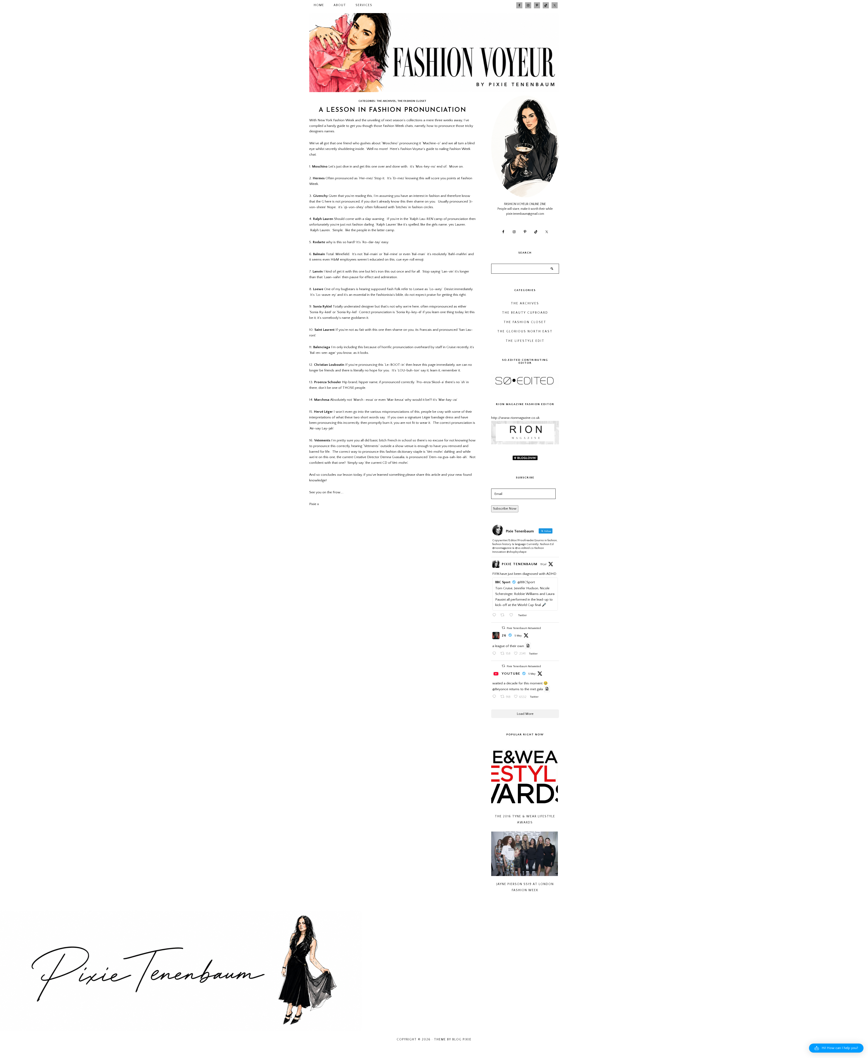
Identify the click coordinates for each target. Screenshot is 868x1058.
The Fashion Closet (412, 101)
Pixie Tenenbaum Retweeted (524, 628)
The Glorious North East (525, 331)
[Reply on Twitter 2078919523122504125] (495, 615)
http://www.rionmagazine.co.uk (515, 418)
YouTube (511, 674)
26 (504, 635)
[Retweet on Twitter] (503, 628)
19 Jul (543, 564)
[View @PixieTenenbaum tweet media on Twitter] (528, 646)
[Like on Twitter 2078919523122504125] (512, 615)
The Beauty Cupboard (525, 313)
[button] (836, 1048)
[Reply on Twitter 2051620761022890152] (495, 654)
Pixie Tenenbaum (520, 564)
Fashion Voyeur (434, 52)
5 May (518, 635)
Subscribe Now (505, 508)
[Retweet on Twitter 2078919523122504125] (503, 615)
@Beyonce (500, 689)
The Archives (386, 101)
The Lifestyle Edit (525, 341)
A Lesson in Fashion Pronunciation (392, 110)
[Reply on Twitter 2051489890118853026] (495, 697)
